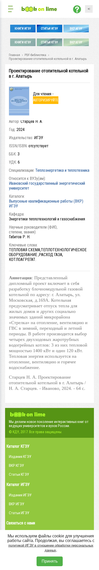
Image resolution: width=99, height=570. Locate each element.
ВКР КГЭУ (76, 42)
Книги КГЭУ (23, 42)
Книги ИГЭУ (23, 28)
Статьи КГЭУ (49, 42)
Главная (14, 55)
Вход (89, 9)
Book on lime (28, 413)
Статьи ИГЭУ (49, 28)
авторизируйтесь (45, 101)
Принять (50, 561)
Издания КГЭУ (20, 456)
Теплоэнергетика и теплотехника (62, 170)
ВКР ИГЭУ (76, 28)
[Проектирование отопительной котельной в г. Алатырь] (19, 114)
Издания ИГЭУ (20, 495)
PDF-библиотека (35, 55)
